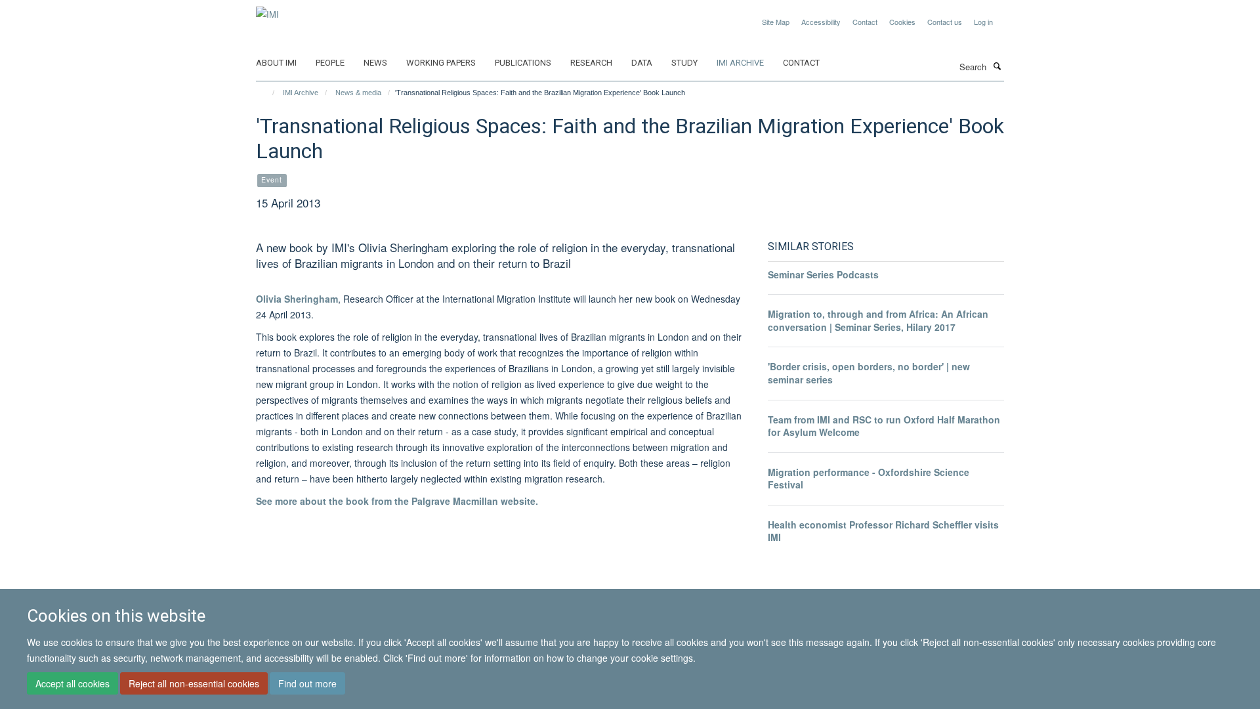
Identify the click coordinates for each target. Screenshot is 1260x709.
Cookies (902, 21)
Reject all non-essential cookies (194, 683)
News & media (358, 93)
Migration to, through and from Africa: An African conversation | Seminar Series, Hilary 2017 (878, 320)
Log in (983, 21)
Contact (864, 21)
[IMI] (267, 9)
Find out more (307, 683)
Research (591, 63)
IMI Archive (740, 63)
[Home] (267, 92)
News (375, 63)
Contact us (944, 21)
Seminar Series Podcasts (823, 274)
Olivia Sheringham (297, 298)
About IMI (276, 63)
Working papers (441, 63)
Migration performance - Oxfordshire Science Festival (868, 478)
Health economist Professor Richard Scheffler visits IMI (883, 531)
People (330, 63)
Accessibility (821, 21)
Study (684, 63)
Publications (523, 63)
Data (641, 63)
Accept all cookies (72, 683)
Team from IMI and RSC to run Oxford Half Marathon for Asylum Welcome (884, 426)
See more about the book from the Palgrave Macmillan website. (397, 500)
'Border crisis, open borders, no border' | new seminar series (869, 373)
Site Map (775, 21)
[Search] (997, 65)
